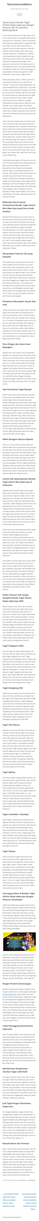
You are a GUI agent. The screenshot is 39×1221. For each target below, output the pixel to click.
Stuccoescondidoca (19, 4)
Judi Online (22, 1180)
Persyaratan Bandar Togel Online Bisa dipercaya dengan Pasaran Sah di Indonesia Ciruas (11, 1200)
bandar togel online (10, 994)
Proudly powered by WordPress (12, 1217)
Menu (19, 14)
